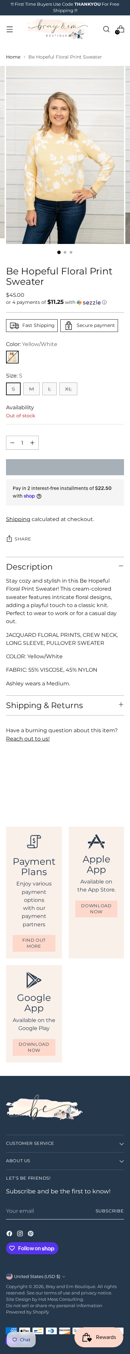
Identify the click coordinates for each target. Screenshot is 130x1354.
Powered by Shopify (27, 1312)
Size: (14, 375)
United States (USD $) (37, 1276)
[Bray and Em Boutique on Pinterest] (31, 1234)
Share (23, 538)
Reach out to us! (28, 738)
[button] (65, 302)
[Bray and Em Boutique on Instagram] (21, 1234)
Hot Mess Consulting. (61, 1299)
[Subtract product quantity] (12, 442)
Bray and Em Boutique (70, 1286)
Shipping (18, 519)
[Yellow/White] (12, 357)
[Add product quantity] (32, 442)
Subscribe (110, 1210)
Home (13, 57)
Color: (31, 344)
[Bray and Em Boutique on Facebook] (10, 1234)
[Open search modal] (106, 29)
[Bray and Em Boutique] (58, 29)
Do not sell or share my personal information (54, 1305)
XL (68, 389)
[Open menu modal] (9, 29)
